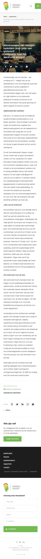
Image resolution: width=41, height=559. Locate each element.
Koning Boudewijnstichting (20, 549)
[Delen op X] (11, 66)
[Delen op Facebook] (5, 66)
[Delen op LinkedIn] (16, 66)
